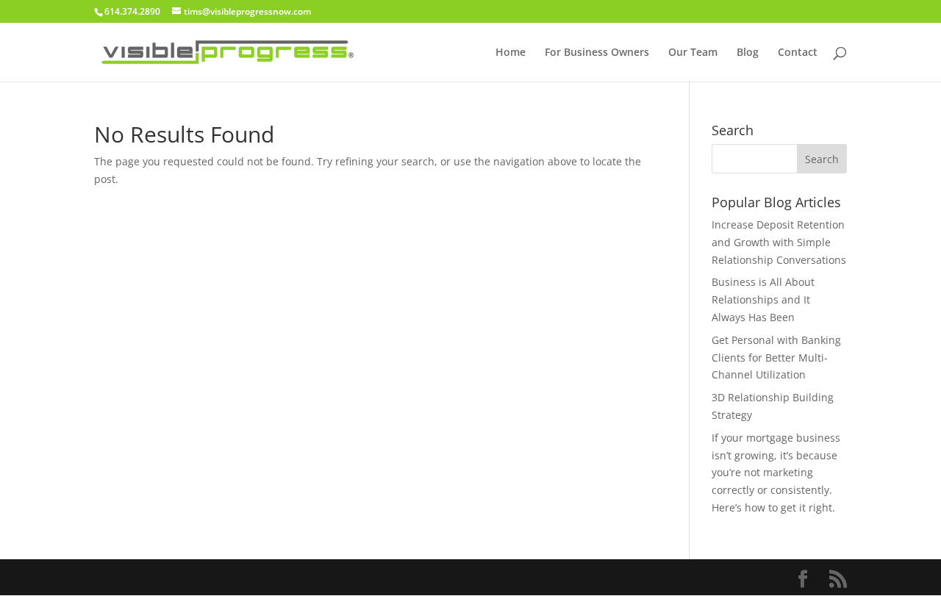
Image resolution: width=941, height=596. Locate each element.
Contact (797, 53)
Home (510, 53)
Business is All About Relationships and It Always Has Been (763, 299)
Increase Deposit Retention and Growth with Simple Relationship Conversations (779, 242)
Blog (748, 53)
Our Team (693, 53)
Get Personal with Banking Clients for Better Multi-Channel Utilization (776, 357)
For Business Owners (597, 53)
